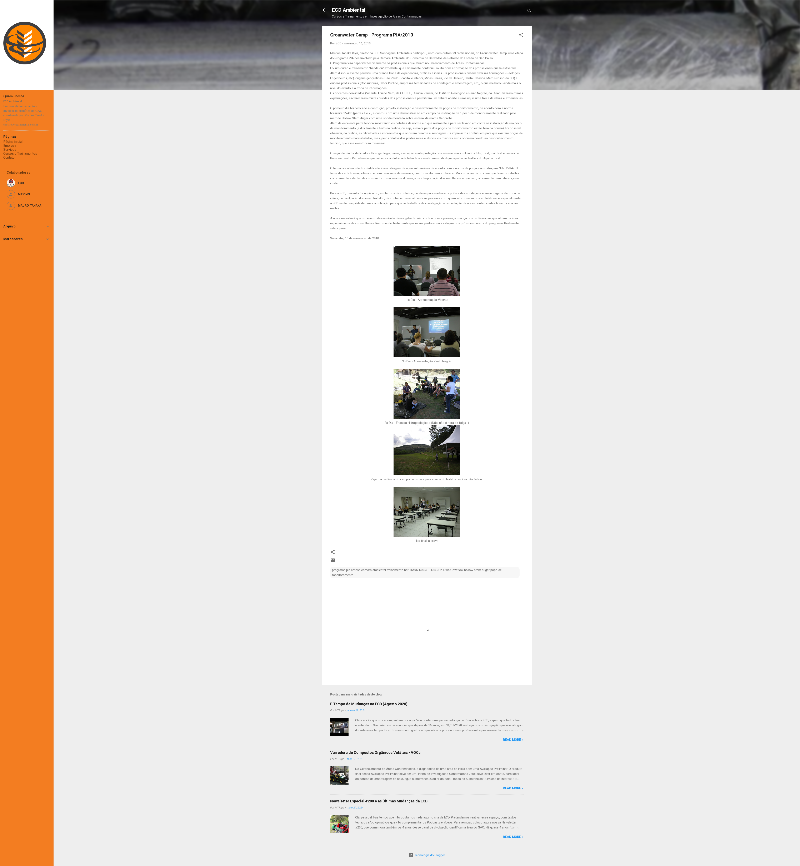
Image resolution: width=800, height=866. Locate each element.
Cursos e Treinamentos (20, 154)
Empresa (9, 146)
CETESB (405, 93)
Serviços (9, 150)
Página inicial (12, 142)
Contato (9, 157)
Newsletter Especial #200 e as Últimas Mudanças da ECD (379, 801)
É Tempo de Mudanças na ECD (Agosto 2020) (369, 704)
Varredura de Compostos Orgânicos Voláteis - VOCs (375, 752)
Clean (496, 93)
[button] (521, 35)
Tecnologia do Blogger (429, 855)
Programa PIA (344, 58)
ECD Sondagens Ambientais (393, 53)
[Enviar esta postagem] (332, 562)
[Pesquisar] (529, 11)
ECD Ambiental (348, 10)
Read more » (513, 740)
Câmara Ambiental (392, 58)
